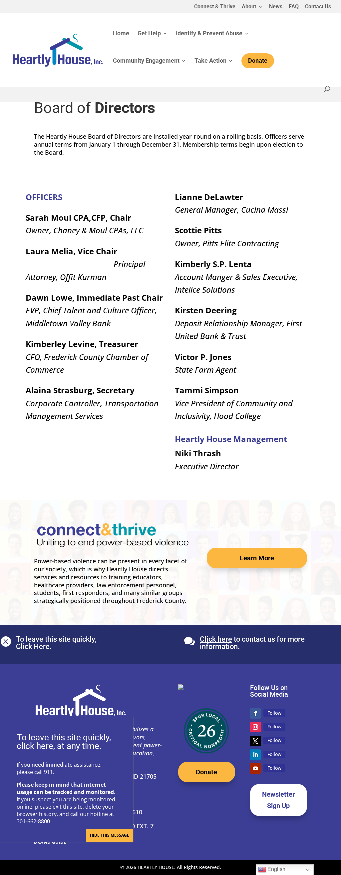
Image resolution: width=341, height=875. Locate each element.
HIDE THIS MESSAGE (109, 835)
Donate (206, 772)
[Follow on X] (255, 741)
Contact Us (318, 7)
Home (121, 34)
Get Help (149, 34)
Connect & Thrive (214, 7)
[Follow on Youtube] (255, 768)
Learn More (257, 558)
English (275, 869)
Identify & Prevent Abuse (209, 34)
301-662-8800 (33, 821)
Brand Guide (50, 842)
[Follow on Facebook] (255, 713)
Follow (274, 713)
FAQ (294, 7)
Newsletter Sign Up (278, 800)
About (249, 7)
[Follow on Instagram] (255, 727)
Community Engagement (146, 61)
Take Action (210, 61)
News (275, 7)
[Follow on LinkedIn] (255, 754)
